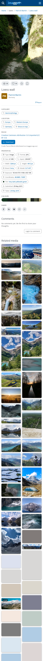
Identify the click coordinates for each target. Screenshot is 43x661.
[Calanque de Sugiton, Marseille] (11, 561)
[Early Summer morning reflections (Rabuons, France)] (32, 602)
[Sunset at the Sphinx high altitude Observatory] (11, 629)
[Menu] (40, 3)
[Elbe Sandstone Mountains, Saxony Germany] (11, 319)
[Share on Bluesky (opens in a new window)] (14, 209)
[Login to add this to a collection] (27, 83)
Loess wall (33, 10)
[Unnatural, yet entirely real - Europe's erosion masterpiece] (11, 251)
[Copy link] (24, 209)
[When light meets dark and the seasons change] (32, 385)
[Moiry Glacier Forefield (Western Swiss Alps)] (11, 410)
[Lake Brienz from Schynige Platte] (11, 445)
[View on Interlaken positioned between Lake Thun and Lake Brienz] (32, 445)
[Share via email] (19, 209)
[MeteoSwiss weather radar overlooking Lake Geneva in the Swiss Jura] (11, 421)
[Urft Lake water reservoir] (11, 274)
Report (39, 102)
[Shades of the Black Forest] (11, 264)
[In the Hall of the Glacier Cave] (32, 521)
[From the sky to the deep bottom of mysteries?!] (11, 519)
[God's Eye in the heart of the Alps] (11, 380)
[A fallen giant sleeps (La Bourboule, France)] (11, 616)
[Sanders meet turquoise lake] (32, 364)
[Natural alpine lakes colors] (11, 645)
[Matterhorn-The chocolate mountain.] (32, 325)
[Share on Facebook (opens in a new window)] (3, 209)
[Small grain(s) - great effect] (32, 618)
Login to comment (33, 231)
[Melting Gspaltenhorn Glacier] (32, 565)
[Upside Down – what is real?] (32, 505)
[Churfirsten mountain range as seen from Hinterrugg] (32, 536)
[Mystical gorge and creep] (11, 295)
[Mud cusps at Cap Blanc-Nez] (11, 590)
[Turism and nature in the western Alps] (32, 634)
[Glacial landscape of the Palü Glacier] (11, 354)
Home (3, 10)
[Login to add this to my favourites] (21, 83)
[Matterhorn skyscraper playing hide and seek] (11, 541)
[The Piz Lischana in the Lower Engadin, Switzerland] (32, 459)
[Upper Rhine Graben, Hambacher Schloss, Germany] (32, 312)
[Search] (3, 3)
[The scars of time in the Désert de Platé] (11, 475)
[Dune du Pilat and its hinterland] (32, 424)
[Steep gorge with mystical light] (32, 289)
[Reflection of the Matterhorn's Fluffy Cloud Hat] (32, 482)
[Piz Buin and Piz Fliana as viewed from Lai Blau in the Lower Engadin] (11, 431)
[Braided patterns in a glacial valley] (32, 404)
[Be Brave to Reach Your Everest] (32, 251)
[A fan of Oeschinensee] (11, 504)
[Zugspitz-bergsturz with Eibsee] (11, 331)
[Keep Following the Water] (32, 587)
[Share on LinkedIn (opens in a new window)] (9, 209)
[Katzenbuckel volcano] (32, 266)
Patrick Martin (21, 10)
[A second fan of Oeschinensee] (11, 490)
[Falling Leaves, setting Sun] (11, 395)
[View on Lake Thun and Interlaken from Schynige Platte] (11, 459)
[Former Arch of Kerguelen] (11, 576)
